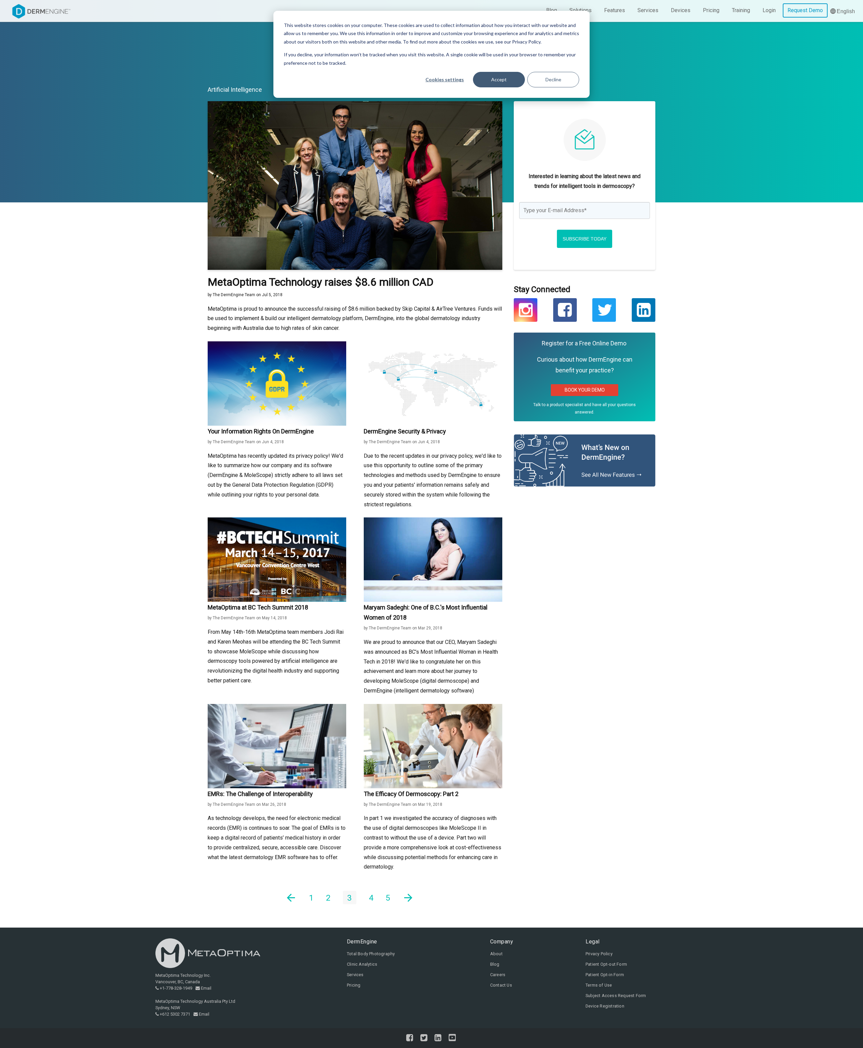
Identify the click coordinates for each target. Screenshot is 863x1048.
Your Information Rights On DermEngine (261, 431)
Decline (553, 79)
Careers (497, 974)
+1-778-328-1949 (176, 988)
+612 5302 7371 (175, 1014)
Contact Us (501, 985)
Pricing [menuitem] (711, 10)
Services (355, 974)
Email (206, 988)
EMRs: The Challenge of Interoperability (260, 793)
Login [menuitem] (769, 10)
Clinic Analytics (362, 964)
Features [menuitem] (614, 10)
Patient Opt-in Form (605, 974)
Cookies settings (444, 79)
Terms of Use (599, 985)
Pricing (353, 985)
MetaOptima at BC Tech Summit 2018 (258, 607)
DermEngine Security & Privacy (405, 431)
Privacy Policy (599, 953)
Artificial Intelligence (235, 89)
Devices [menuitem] (680, 10)
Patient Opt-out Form (606, 964)
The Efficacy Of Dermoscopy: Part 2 (411, 793)
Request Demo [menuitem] (805, 10)
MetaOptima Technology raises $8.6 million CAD (321, 282)
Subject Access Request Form (616, 995)
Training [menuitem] (741, 10)
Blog (495, 964)
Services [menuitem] (647, 10)
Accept (499, 79)
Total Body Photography (371, 953)
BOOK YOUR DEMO (585, 390)
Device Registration (605, 1006)
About (496, 953)
